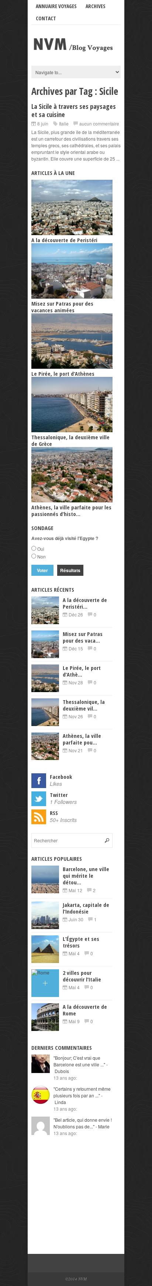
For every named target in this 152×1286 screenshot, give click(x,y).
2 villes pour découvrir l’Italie (82, 976)
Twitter (59, 794)
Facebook (61, 776)
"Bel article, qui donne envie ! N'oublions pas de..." (82, 1123)
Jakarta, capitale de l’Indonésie (86, 908)
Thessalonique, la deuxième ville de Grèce (70, 440)
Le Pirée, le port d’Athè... (82, 671)
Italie (64, 123)
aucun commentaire (99, 123)
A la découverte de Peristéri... (85, 603)
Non (41, 556)
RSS (54, 812)
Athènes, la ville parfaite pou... (82, 739)
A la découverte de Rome (85, 1010)
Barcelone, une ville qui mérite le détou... (86, 875)
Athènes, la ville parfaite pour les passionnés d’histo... (71, 510)
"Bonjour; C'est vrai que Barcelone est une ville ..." (80, 1064)
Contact (46, 18)
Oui (40, 549)
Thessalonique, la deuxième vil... (84, 705)
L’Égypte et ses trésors (81, 942)
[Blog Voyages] (76, 52)
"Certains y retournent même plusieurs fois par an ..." (82, 1095)
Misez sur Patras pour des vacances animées (62, 307)
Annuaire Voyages (56, 6)
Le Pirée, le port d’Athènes (62, 373)
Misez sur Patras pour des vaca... (83, 637)
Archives (96, 6)
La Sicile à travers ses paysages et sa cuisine (73, 110)
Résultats (70, 570)
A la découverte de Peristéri (64, 240)
